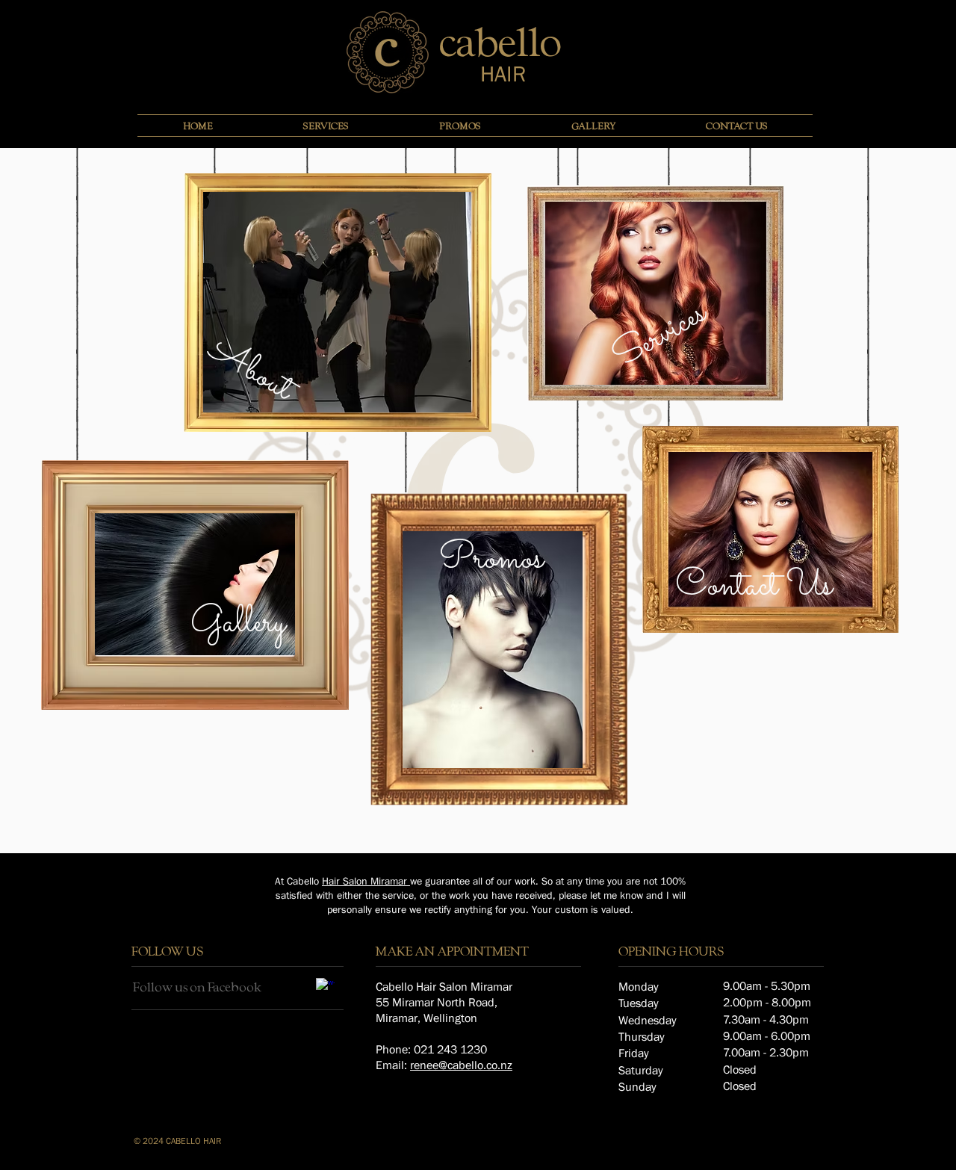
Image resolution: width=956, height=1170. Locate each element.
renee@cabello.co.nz (461, 1064)
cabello (500, 41)
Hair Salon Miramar (366, 881)
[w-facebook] (325, 987)
